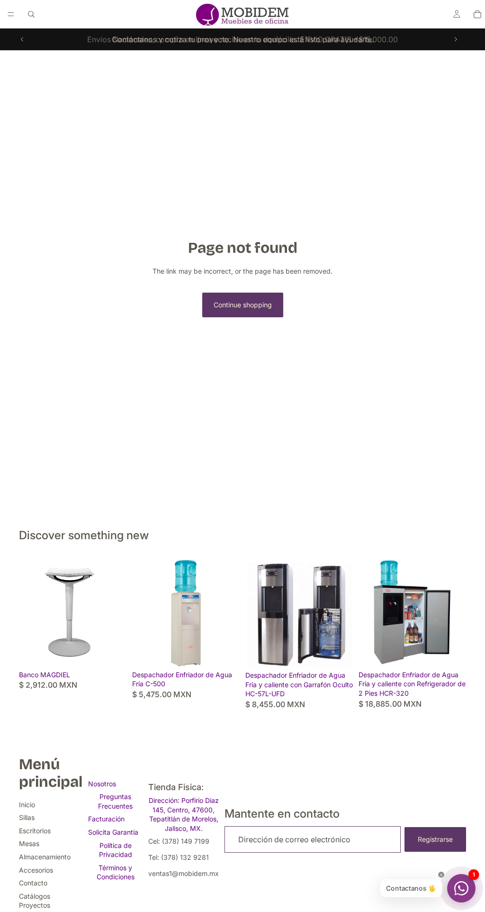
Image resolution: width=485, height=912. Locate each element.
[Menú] (11, 14)
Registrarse (435, 839)
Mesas (29, 843)
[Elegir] (111, 651)
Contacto (33, 883)
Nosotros (102, 784)
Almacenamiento (45, 857)
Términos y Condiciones (116, 872)
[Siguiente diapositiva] (455, 39)
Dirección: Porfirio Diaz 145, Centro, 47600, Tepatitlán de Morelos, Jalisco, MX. (184, 814)
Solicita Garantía (113, 832)
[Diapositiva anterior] (22, 39)
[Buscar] (31, 14)
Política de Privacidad (115, 850)
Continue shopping (243, 305)
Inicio (27, 805)
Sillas (27, 817)
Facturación (106, 819)
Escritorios (35, 831)
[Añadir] (225, 651)
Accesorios (36, 870)
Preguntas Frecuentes (115, 801)
